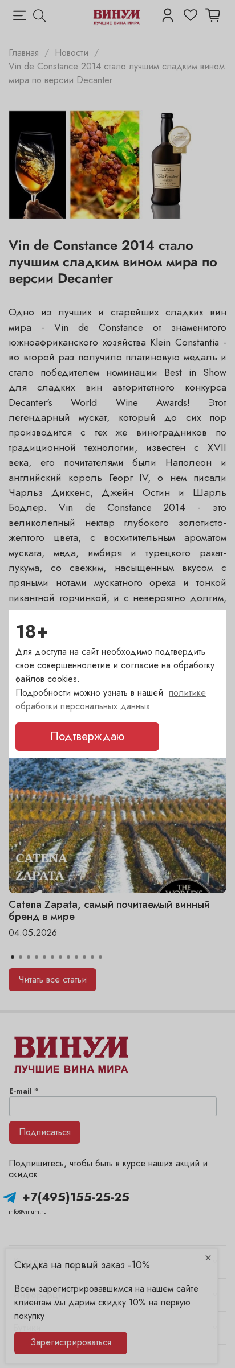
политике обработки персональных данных (110, 699)
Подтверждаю (87, 736)
